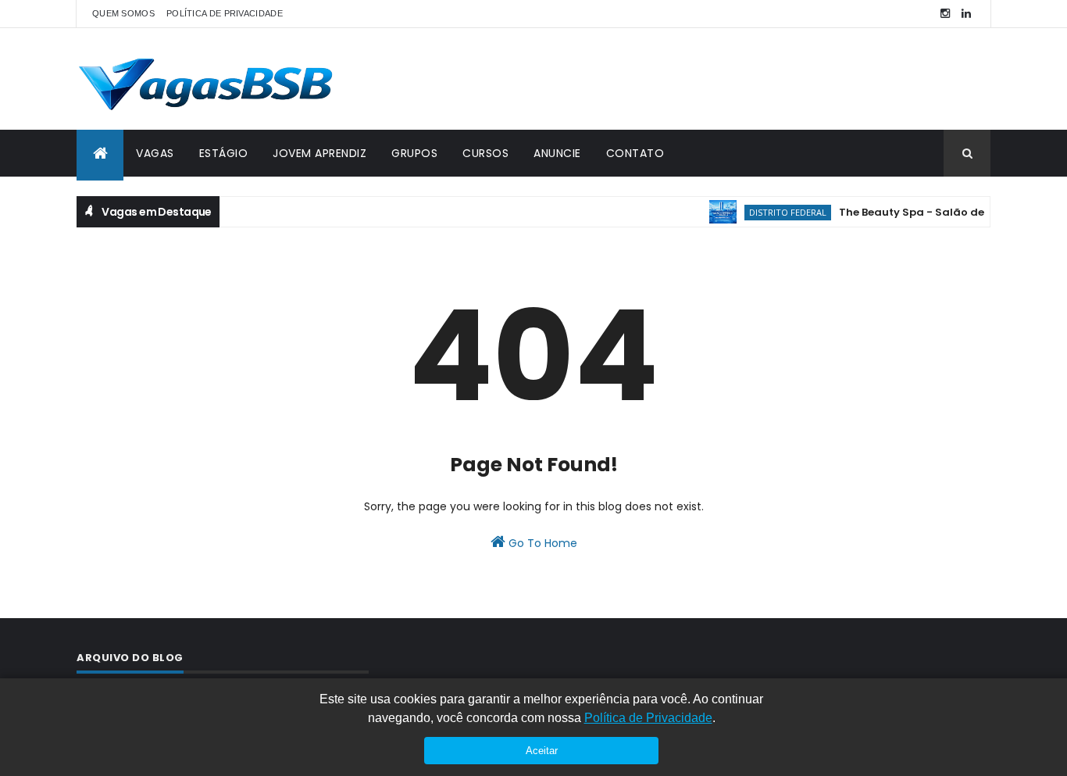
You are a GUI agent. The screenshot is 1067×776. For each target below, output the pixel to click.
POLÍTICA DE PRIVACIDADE (224, 13)
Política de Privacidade (648, 717)
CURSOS (485, 153)
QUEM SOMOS (123, 13)
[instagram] (945, 13)
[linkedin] (966, 13)
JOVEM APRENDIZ (319, 153)
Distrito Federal (780, 212)
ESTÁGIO (223, 153)
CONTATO (635, 153)
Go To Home (541, 543)
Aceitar (542, 750)
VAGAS (155, 153)
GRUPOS (414, 153)
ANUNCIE (557, 153)
